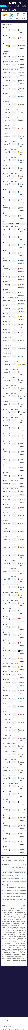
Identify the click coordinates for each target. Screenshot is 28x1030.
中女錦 (6, 488)
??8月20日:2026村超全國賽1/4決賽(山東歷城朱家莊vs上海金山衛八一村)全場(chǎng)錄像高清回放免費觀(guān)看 (14, 878)
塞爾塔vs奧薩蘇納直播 (17, 912)
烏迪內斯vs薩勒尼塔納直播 (20, 930)
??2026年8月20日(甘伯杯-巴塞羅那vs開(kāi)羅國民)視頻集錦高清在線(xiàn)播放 (14, 887)
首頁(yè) (3, 6)
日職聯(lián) (7, 53)
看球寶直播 (6, 947)
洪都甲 (6, 281)
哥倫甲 (6, 266)
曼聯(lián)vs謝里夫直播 (14, 954)
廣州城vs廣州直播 (12, 947)
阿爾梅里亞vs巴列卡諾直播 (11, 949)
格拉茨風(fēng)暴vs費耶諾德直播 (17, 956)
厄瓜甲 (6, 242)
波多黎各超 (7, 258)
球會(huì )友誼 (8, 297)
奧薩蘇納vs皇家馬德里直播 (10, 941)
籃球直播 (17, 6)
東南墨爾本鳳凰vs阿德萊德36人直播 (12, 938)
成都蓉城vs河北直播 (20, 917)
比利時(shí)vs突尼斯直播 (7, 908)
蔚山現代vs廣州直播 (8, 943)
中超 (6, 27)
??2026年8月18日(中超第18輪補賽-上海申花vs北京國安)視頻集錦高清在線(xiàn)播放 (14, 893)
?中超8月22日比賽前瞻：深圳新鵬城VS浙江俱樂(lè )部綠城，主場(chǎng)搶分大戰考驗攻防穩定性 (14, 860)
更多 (24, 857)
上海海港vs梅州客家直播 (13, 951)
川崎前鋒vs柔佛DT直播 (16, 919)
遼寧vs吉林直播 (7, 956)
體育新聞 (24, 6)
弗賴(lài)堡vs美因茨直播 (18, 908)
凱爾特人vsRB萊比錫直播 (7, 958)
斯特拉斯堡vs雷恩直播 (21, 932)
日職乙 (6, 480)
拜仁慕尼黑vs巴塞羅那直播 (10, 917)
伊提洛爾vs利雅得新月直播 (10, 936)
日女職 (6, 695)
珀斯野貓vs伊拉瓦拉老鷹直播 (14, 921)
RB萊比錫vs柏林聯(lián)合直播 (12, 939)
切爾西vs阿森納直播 (15, 923)
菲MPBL (6, 512)
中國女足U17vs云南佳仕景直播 (10, 928)
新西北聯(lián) (8, 337)
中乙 (6, 544)
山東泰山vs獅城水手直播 (11, 927)
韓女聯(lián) (7, 815)
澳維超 (6, 393)
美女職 (6, 313)
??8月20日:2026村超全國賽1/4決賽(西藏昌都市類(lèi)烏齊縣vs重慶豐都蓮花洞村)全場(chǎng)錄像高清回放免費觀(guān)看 (14, 875)
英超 (6, 149)
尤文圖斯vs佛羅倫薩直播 (9, 930)
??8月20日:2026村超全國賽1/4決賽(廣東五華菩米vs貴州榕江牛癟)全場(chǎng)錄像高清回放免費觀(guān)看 (14, 872)
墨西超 (6, 273)
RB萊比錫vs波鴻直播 (6, 919)
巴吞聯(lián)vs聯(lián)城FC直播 (9, 934)
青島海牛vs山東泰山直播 (17, 914)
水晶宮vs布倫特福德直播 (18, 910)
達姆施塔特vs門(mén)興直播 (16, 952)
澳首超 (6, 385)
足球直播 (10, 6)
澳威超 (6, 472)
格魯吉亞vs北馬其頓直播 (12, 945)
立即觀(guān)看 (21, 231)
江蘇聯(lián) (7, 173)
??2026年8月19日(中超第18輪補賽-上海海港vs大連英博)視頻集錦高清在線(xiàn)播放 (14, 890)
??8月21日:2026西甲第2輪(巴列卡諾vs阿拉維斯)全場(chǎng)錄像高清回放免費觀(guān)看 (14, 867)
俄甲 (6, 759)
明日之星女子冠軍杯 (8, 321)
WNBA (6, 226)
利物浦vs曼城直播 (13, 916)
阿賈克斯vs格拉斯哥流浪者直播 (9, 932)
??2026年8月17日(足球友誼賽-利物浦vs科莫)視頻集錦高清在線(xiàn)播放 (14, 899)
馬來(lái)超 (7, 679)
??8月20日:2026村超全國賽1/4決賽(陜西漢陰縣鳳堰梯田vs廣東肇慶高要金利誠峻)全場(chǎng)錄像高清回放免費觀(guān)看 (14, 870)
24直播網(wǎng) (14, 2)
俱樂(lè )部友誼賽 (8, 433)
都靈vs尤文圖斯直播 (17, 958)
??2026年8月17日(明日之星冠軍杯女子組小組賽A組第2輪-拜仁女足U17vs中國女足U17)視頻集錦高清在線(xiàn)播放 (14, 896)
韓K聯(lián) (7, 101)
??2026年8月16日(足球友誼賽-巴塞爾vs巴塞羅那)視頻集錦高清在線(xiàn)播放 (14, 902)
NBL (6, 377)
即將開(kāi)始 (22, 32)
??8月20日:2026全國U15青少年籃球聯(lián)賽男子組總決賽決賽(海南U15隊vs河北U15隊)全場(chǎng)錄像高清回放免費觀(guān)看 (14, 881)
